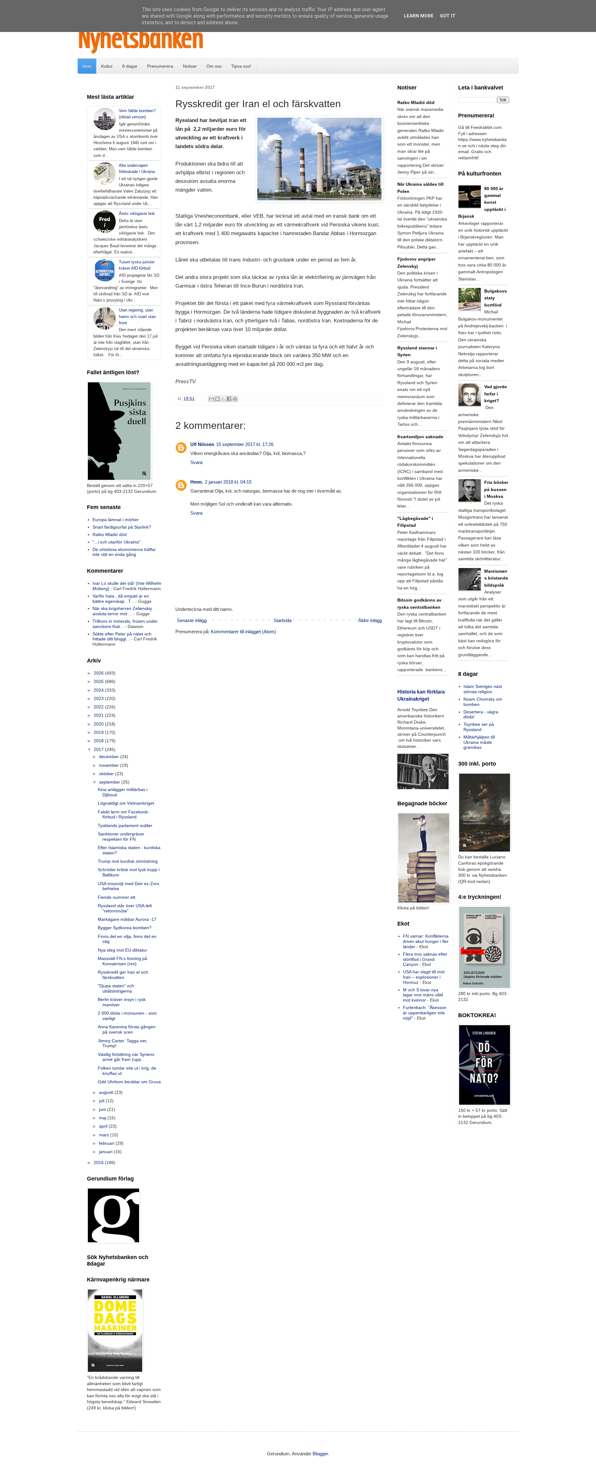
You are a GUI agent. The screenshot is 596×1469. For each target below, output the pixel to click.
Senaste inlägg (192, 620)
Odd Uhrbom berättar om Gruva (129, 1081)
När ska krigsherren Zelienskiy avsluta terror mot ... (122, 611)
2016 (99, 1162)
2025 (99, 681)
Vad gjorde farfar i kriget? (495, 393)
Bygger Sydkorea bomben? (124, 927)
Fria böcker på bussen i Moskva (496, 489)
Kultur (107, 66)
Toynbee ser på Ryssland (478, 727)
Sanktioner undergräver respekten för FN (121, 836)
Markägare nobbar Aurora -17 (127, 919)
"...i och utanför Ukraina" (116, 541)
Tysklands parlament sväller (125, 825)
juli (102, 1100)
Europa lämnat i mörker (116, 519)
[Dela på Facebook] (229, 399)
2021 (99, 715)
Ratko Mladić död (110, 534)
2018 (99, 740)
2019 (99, 732)
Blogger (320, 1453)
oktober (107, 773)
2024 (99, 690)
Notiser (190, 66)
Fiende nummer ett (116, 897)
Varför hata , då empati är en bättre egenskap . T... (121, 599)
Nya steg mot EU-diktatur (122, 950)
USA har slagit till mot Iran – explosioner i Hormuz (424, 977)
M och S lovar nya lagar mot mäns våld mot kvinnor (423, 995)
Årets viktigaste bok (137, 213)
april (104, 1126)
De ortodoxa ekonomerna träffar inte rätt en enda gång (124, 552)
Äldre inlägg (370, 620)
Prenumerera (160, 66)
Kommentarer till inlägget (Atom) (243, 631)
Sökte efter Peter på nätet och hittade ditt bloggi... (122, 636)
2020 (99, 723)
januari (106, 1151)
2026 (99, 673)
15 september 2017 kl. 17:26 (244, 444)
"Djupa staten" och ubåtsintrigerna (116, 988)
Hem (87, 66)
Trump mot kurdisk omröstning (128, 861)
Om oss (214, 66)
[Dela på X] (223, 399)
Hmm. (196, 481)
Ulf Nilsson (202, 444)
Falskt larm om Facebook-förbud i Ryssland (123, 814)
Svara (196, 462)
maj (103, 1117)
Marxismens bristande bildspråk (496, 578)
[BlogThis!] (217, 399)
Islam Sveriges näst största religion (482, 689)
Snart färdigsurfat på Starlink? (122, 527)
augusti (107, 1092)
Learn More (419, 16)
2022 (99, 706)
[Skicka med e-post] (211, 399)
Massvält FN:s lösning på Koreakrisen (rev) (122, 961)
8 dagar (130, 66)
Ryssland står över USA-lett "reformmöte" (125, 908)
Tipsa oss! (241, 66)
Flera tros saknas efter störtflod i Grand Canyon (425, 959)
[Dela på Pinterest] (235, 399)
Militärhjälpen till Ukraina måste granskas (479, 742)
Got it (448, 16)
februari (107, 1143)
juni (103, 1109)
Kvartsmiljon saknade (420, 436)
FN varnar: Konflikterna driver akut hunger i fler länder (426, 941)
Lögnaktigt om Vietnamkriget (126, 803)
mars (104, 1134)
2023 (99, 698)
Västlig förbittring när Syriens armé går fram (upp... (126, 1057)
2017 (99, 749)
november (109, 765)
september (110, 782)
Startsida (282, 620)
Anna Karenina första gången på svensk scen (127, 1029)
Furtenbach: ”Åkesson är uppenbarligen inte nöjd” (424, 1013)
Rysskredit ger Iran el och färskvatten (123, 975)
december (109, 756)
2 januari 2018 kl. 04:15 (228, 481)
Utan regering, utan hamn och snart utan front (137, 316)
